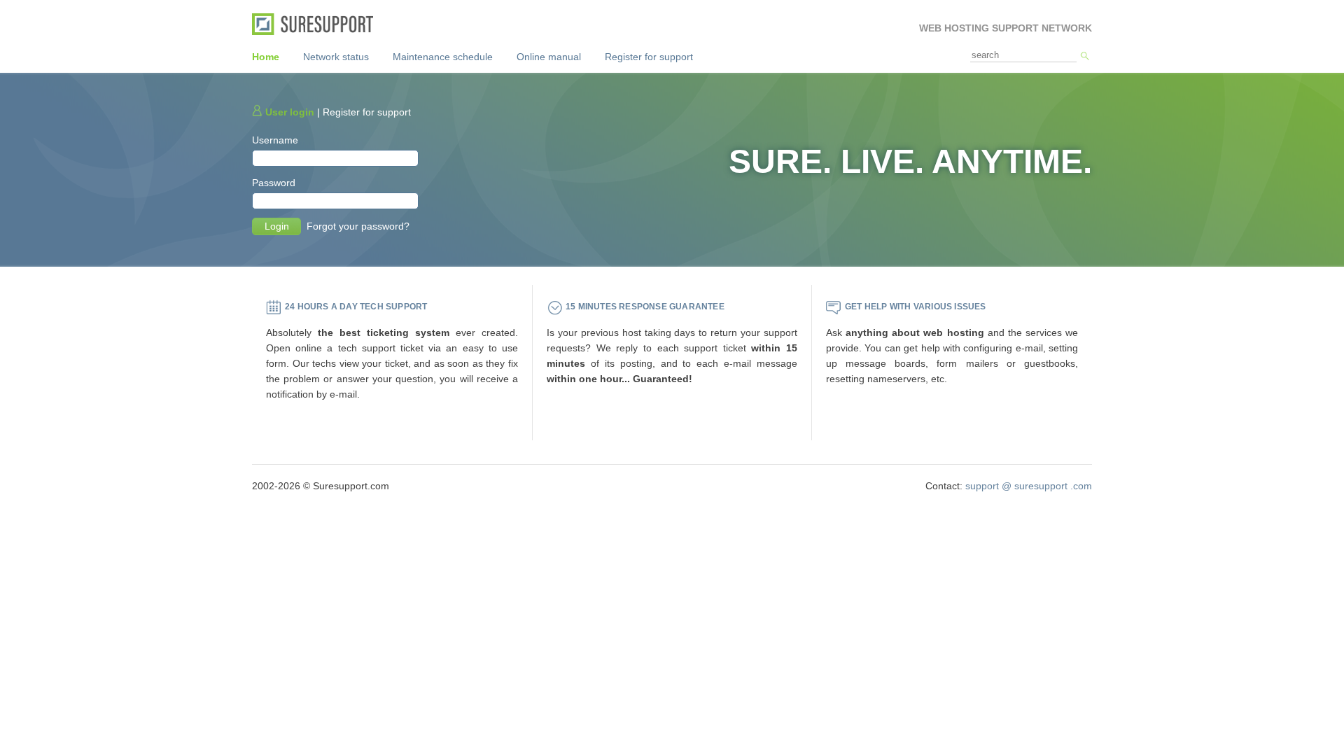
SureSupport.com (317, 24)
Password (273, 182)
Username (275, 140)
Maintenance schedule (443, 56)
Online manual (549, 56)
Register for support (649, 56)
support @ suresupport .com (1028, 485)
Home (265, 56)
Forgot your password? (358, 226)
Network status (336, 56)
